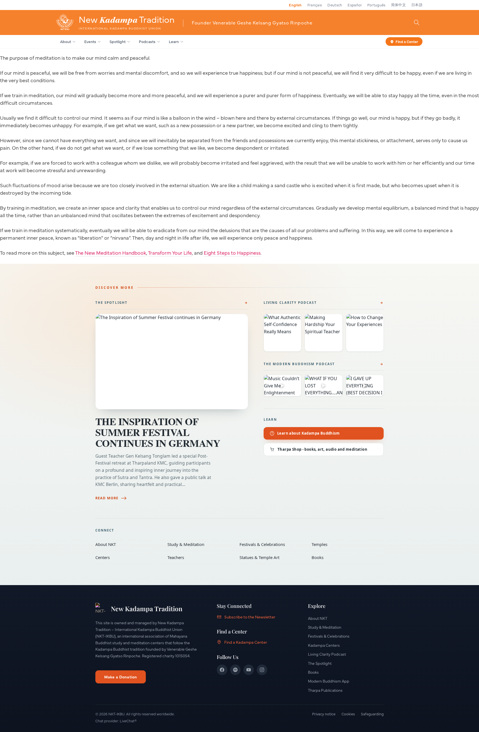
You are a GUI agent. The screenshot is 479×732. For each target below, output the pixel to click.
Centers (127, 557)
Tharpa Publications (325, 690)
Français (314, 4)
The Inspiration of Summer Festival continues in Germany (157, 432)
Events (90, 41)
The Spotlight (111, 302)
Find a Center (407, 41)
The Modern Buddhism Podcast (299, 364)
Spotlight (117, 41)
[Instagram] (262, 670)
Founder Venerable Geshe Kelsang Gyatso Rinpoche (252, 22)
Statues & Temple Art (272, 557)
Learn (174, 41)
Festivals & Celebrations (272, 544)
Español (354, 4)
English (295, 4)
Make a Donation (120, 677)
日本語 (416, 4)
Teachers (199, 557)
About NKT (127, 544)
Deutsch (334, 4)
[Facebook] (222, 670)
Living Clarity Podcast (290, 302)
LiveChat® (128, 720)
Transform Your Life (170, 252)
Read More (106, 498)
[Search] (416, 22)
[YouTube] (248, 670)
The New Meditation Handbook (110, 252)
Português (376, 4)
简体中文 (398, 4)
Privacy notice (323, 713)
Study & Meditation (199, 544)
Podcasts (147, 41)
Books (344, 557)
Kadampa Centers (324, 645)
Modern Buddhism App (328, 681)
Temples (344, 544)
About (65, 41)
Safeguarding (372, 713)
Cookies (348, 713)
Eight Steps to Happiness (232, 252)
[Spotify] (235, 670)
